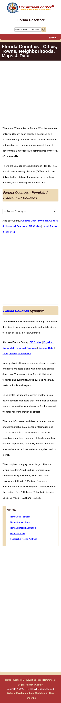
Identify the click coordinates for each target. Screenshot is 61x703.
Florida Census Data (20, 522)
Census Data (28, 220)
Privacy (29, 684)
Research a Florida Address (23, 539)
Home (8, 680)
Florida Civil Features (20, 517)
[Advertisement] (30, 93)
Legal (21, 684)
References (49, 680)
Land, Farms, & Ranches (17, 353)
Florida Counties (16, 311)
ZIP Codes (35, 226)
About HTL (18, 680)
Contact (39, 684)
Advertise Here (33, 680)
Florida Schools (17, 533)
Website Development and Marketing (26, 693)
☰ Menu (53, 37)
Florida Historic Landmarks (23, 528)
